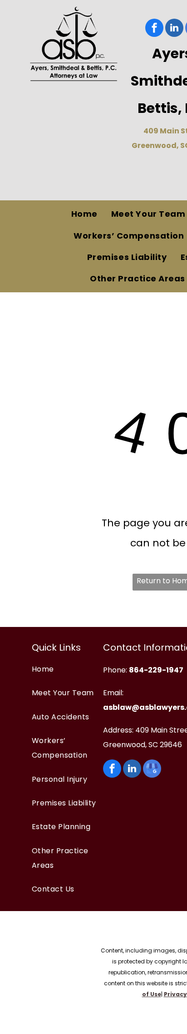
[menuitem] (84, 214)
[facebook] (154, 29)
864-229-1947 (156, 670)
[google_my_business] (152, 769)
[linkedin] (174, 29)
